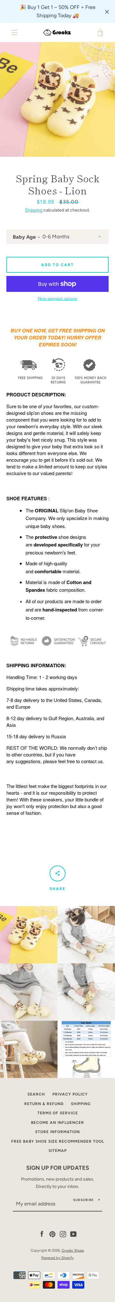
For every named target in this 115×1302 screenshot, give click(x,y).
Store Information (57, 1132)
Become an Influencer (57, 1122)
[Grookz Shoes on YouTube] (73, 1234)
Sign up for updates (57, 1167)
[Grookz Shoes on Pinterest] (52, 1234)
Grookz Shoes (73, 1250)
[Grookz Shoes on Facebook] (42, 1234)
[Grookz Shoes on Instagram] (63, 1234)
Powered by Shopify (57, 1257)
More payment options (57, 298)
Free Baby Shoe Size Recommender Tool (57, 1141)
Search (36, 1094)
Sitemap (58, 1150)
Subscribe (83, 1200)
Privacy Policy (70, 1094)
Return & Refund (44, 1104)
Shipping (33, 210)
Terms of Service (57, 1113)
